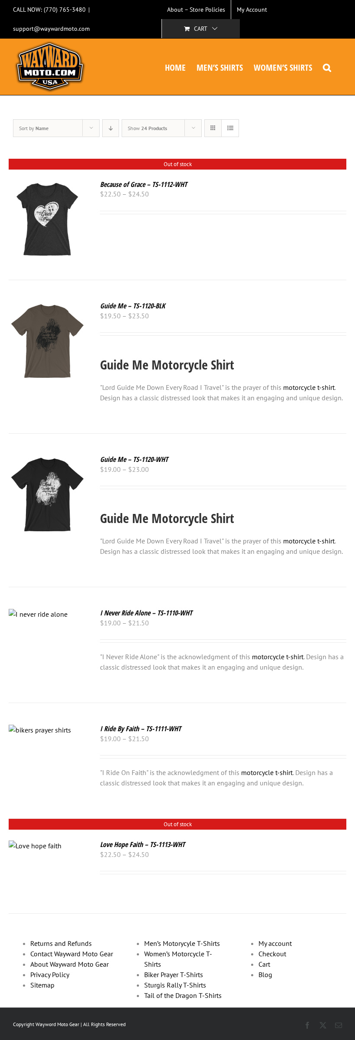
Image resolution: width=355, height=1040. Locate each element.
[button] (327, 67)
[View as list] (230, 128)
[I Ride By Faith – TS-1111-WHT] (40, 730)
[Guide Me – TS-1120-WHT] (47, 460)
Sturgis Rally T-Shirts (175, 985)
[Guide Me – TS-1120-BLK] (47, 307)
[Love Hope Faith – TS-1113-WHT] (35, 845)
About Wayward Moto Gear (69, 964)
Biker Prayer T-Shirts (173, 974)
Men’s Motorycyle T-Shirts (182, 943)
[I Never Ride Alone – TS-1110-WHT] (38, 614)
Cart (264, 964)
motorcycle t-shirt (309, 387)
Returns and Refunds (61, 943)
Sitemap (42, 985)
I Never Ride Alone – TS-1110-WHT (146, 613)
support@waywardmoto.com (51, 29)
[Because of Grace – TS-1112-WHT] (47, 185)
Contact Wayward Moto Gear (71, 953)
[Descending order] (110, 128)
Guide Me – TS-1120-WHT (134, 459)
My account (275, 943)
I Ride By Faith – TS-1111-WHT (140, 728)
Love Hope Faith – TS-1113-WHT (142, 844)
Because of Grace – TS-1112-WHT (143, 184)
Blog (265, 974)
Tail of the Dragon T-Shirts (183, 995)
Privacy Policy (49, 974)
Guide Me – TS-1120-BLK (132, 306)
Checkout (272, 953)
